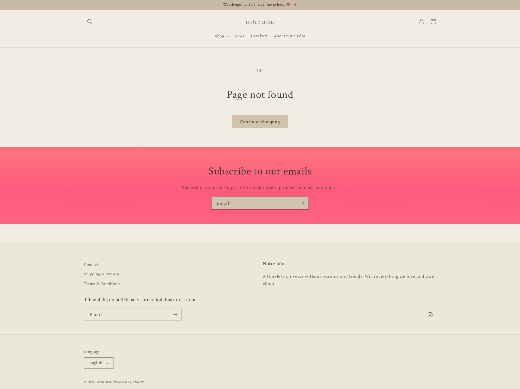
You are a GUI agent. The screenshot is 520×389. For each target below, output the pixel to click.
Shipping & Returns (102, 273)
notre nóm (105, 382)
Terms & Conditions (102, 283)
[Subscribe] (302, 203)
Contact (91, 264)
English (96, 362)
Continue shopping (260, 121)
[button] (90, 22)
